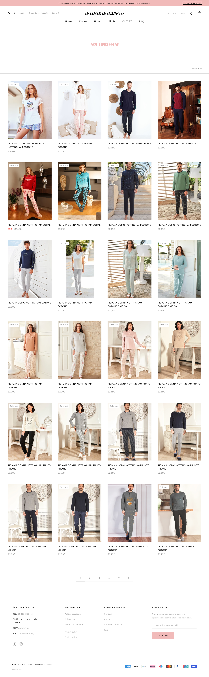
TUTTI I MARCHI (191, 3)
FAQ (139, 22)
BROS (17, 669)
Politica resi (70, 619)
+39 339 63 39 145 (25, 614)
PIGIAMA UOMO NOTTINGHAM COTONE (129, 143)
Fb (9, 13)
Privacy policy (71, 632)
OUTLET (125, 22)
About (22, 13)
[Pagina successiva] (128, 577)
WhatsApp (24, 628)
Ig (14, 13)
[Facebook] (14, 644)
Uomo (96, 22)
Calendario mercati (38, 13)
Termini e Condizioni (74, 624)
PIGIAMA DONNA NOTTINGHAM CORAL (29, 225)
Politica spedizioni (73, 614)
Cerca (182, 13)
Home (67, 22)
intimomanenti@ (26, 633)
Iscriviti (163, 635)
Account (172, 13)
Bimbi (110, 22)
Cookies (49, 664)
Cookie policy (71, 637)
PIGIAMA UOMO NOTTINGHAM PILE (177, 143)
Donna (81, 22)
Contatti (56, 13)
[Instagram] (21, 644)
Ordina (195, 68)
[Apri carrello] (199, 13)
